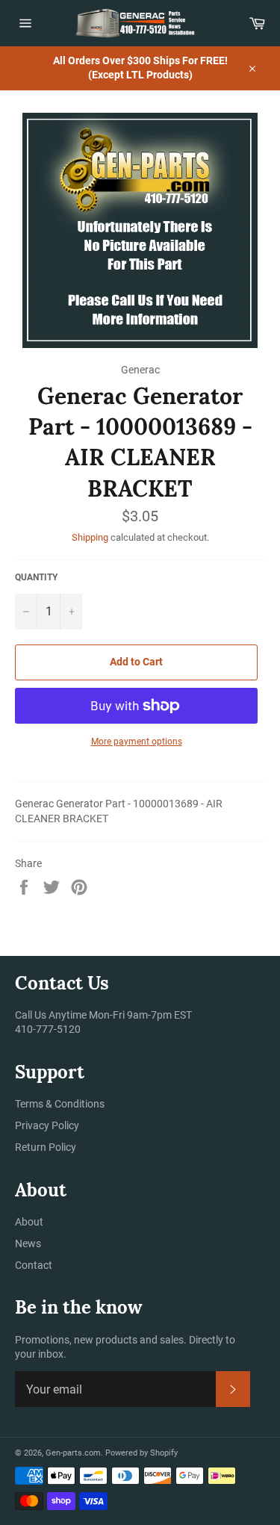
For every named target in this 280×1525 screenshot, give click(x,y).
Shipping (90, 537)
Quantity (36, 577)
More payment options (136, 741)
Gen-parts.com (73, 1453)
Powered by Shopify (141, 1453)
